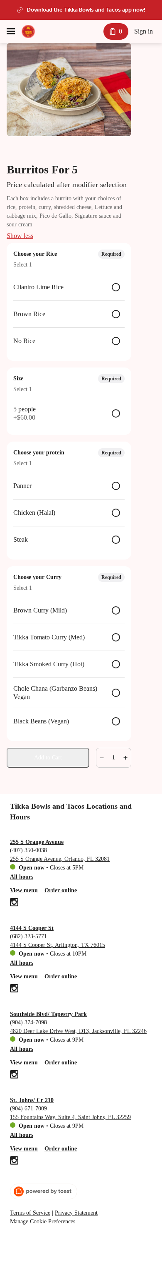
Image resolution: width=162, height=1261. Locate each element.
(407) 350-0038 (28, 850)
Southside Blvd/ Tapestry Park (48, 1014)
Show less (20, 235)
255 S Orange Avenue (37, 842)
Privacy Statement (76, 1213)
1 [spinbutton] (113, 757)
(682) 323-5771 (28, 936)
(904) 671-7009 (28, 1108)
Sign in (143, 31)
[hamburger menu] (11, 31)
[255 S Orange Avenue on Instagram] (14, 903)
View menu (24, 890)
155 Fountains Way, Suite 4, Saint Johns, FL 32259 (70, 1117)
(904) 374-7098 (28, 1022)
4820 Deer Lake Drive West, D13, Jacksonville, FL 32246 (78, 1031)
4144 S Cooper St (32, 928)
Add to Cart (48, 757)
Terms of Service (30, 1213)
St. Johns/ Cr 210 (32, 1100)
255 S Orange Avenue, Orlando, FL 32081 (60, 859)
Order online (60, 890)
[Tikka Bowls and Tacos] (28, 31)
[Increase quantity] (125, 757)
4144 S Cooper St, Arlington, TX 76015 (57, 945)
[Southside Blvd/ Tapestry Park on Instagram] (14, 1075)
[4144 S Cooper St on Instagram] (14, 989)
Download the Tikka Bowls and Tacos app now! (86, 9)
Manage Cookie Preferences (42, 1221)
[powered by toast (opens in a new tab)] (44, 1191)
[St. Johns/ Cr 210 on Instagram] (14, 1161)
